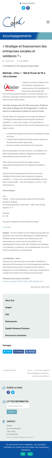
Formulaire (7, 227)
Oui (22, 454)
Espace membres (28, 3)
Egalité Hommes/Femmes (17, 328)
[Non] (48, 449)
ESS (30, 281)
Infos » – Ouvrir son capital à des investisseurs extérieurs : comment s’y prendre (38, 373)
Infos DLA (9, 300)
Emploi (8, 307)
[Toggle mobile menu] (48, 22)
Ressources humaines (15, 335)
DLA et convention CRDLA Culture (15, 281)
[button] (7, 352)
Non (30, 454)
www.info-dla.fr (10, 370)
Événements (11, 321)
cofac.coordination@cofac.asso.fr (20, 437)
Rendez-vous (38, 281)
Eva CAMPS (24, 61)
